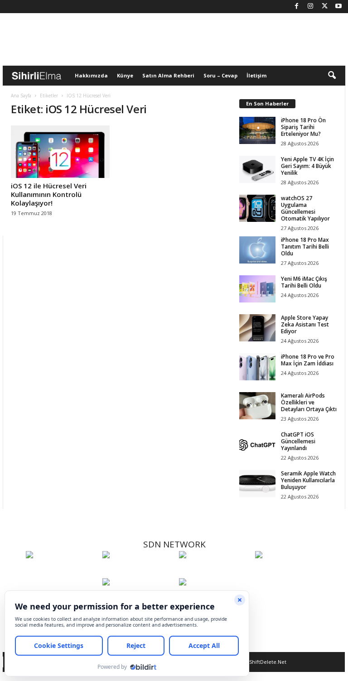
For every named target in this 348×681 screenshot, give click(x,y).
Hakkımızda (91, 75)
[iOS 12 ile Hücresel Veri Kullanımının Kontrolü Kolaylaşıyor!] (60, 151)
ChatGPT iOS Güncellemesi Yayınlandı (298, 441)
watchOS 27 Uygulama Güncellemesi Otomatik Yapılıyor (305, 208)
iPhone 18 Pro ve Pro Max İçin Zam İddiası (307, 360)
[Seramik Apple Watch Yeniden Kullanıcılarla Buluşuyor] (257, 483)
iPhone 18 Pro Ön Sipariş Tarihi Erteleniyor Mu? (303, 127)
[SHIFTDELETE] (62, 571)
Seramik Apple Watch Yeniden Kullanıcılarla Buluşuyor (308, 480)
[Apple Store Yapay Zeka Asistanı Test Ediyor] (257, 327)
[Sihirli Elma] (138, 571)
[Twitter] (324, 6)
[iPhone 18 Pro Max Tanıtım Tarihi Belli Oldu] (257, 250)
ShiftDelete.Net (267, 661)
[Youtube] (338, 6)
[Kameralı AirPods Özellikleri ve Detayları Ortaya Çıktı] (257, 405)
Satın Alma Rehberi (168, 75)
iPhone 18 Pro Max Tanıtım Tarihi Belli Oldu (305, 246)
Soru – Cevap (220, 75)
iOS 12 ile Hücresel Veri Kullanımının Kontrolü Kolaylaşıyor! (49, 194)
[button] (332, 76)
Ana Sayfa (21, 95)
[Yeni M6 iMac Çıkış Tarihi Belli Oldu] (257, 288)
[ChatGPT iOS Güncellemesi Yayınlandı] (257, 444)
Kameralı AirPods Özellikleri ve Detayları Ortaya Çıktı (309, 402)
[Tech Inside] (291, 571)
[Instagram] (310, 6)
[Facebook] (296, 6)
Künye (125, 75)
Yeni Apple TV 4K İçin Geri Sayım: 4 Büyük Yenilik (307, 166)
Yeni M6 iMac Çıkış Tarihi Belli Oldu (304, 282)
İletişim (256, 75)
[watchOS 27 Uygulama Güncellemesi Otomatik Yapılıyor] (257, 208)
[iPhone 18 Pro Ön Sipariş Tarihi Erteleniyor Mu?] (257, 130)
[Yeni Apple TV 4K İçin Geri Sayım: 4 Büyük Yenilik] (257, 169)
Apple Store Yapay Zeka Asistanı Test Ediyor (305, 324)
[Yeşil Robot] (215, 571)
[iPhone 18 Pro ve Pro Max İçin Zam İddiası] (257, 366)
